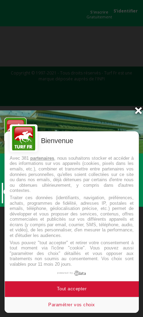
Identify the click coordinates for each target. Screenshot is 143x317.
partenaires (42, 158)
